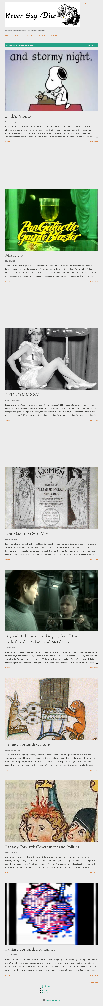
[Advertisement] (51, 166)
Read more (93, 142)
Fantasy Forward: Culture (27, 744)
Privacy (45, 992)
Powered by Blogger (53, 1000)
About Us (18, 35)
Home (7, 35)
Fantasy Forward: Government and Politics (42, 847)
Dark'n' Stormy (18, 116)
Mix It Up (14, 255)
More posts (93, 982)
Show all (92, 45)
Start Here (41, 35)
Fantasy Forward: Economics (30, 949)
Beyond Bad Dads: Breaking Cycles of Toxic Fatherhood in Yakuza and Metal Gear (42, 639)
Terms (44, 990)
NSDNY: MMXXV (22, 394)
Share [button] (7, 142)
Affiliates (54, 35)
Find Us (29, 35)
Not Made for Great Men (27, 533)
